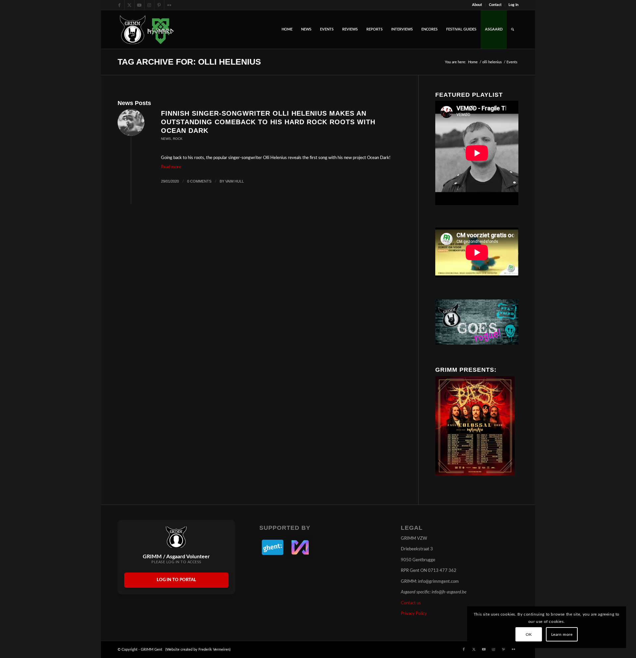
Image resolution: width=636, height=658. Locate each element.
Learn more (562, 634)
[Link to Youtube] (139, 5)
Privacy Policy (414, 614)
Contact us (411, 603)
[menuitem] (477, 5)
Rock (178, 138)
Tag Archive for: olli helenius (189, 61)
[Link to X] (129, 5)
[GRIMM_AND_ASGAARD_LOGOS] (147, 29)
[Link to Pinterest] (159, 5)
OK (529, 634)
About (477, 5)
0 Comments (199, 181)
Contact (495, 5)
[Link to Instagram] (149, 5)
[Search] (512, 29)
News (166, 138)
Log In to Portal (176, 580)
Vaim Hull (234, 181)
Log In (513, 5)
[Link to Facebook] (119, 5)
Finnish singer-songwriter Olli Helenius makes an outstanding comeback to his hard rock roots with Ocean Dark (268, 122)
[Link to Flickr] (169, 5)
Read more (171, 167)
